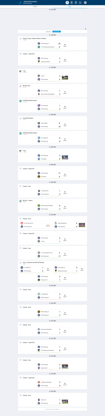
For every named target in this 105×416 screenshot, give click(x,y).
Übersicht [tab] (35, 6)
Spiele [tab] (70, 6)
